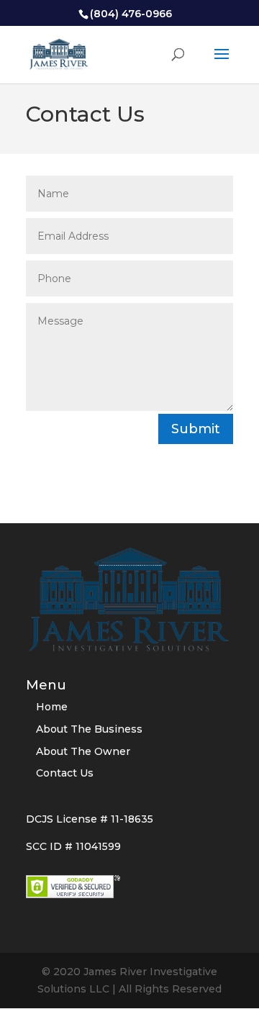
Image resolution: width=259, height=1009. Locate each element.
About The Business (89, 729)
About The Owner (83, 751)
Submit (195, 429)
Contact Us (65, 772)
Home (52, 706)
